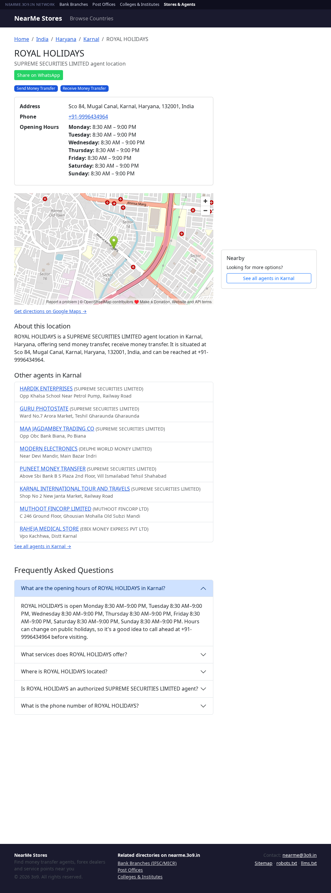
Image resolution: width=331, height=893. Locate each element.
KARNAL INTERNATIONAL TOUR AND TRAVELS (75, 488)
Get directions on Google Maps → (50, 311)
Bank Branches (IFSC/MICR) (147, 863)
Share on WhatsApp (38, 75)
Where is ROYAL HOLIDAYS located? (64, 671)
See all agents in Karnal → (42, 546)
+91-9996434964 (88, 116)
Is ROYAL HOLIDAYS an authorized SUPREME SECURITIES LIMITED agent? (109, 688)
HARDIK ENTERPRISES (46, 388)
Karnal (91, 39)
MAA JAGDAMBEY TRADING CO (57, 428)
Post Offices (103, 4)
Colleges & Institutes (139, 4)
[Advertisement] (269, 145)
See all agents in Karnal (268, 278)
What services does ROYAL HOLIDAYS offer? (74, 654)
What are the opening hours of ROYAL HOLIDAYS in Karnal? (93, 588)
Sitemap (263, 863)
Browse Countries (91, 18)
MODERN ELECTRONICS (49, 448)
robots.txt (286, 863)
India (42, 39)
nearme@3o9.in (300, 855)
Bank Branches (73, 4)
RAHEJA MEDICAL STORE (49, 528)
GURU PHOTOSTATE (44, 408)
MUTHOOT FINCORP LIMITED (55, 508)
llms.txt (309, 863)
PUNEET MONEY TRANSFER (53, 468)
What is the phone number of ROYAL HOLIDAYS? (80, 705)
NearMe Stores (38, 18)
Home (21, 39)
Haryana (66, 39)
